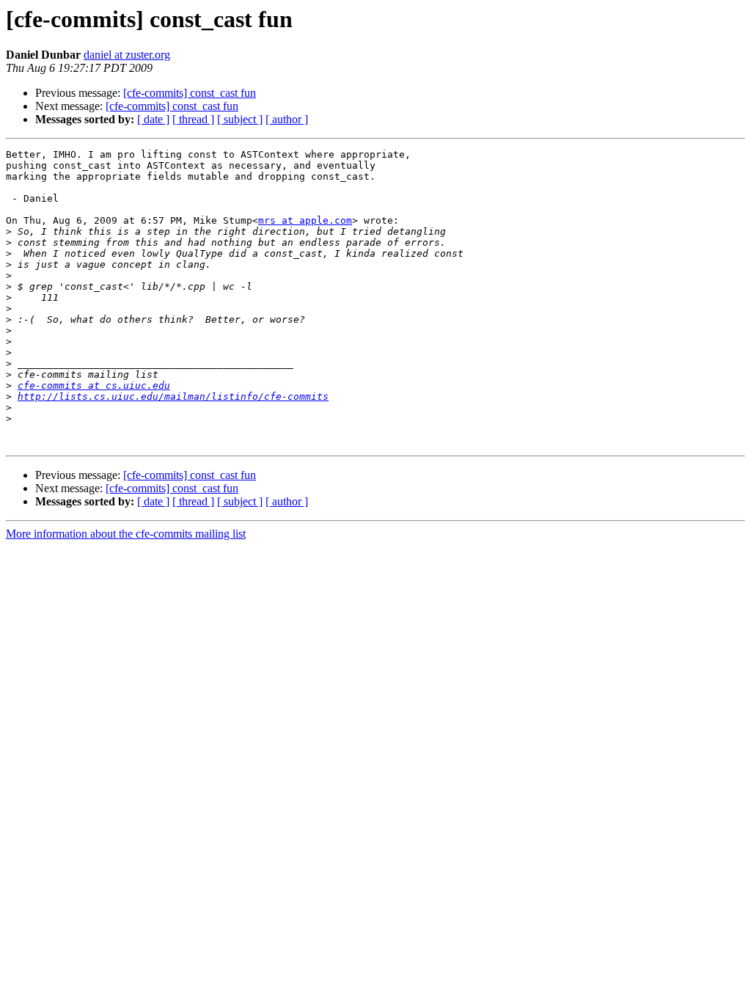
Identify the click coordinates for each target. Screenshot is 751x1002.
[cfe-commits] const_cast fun (189, 93)
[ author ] (286, 119)
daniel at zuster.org (127, 54)
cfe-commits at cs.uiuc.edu (94, 385)
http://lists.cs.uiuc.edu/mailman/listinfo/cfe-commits (173, 396)
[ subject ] (240, 119)
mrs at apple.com (305, 220)
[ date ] (153, 119)
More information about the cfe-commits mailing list (126, 533)
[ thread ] (193, 119)
